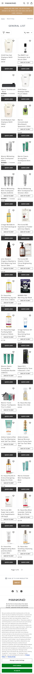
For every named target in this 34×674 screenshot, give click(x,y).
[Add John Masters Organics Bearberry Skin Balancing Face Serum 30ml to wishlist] (13, 245)
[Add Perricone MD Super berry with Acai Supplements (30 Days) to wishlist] (13, 496)
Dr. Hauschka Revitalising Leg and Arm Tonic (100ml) (8, 297)
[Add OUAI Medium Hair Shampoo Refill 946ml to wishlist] (13, 105)
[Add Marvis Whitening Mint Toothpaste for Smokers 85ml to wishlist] (30, 174)
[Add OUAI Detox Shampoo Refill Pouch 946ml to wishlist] (30, 75)
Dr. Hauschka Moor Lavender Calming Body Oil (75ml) (25, 512)
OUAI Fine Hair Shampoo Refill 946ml (6, 57)
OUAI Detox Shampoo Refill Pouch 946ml (23, 91)
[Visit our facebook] (13, 591)
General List (17, 25)
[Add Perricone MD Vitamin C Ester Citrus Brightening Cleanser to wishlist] (30, 245)
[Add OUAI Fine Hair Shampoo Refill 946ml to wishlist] (13, 41)
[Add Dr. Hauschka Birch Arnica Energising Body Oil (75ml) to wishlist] (13, 461)
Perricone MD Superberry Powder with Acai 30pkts (25, 227)
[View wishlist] (28, 3)
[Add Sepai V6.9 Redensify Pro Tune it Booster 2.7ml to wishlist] (30, 352)
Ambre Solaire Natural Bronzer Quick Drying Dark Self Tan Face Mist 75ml (25, 441)
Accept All (17, 670)
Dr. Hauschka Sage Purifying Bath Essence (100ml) (8, 332)
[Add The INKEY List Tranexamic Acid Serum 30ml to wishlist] (30, 41)
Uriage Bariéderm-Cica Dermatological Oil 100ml (8, 227)
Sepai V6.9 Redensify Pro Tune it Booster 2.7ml (25, 368)
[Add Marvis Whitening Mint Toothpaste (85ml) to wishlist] (13, 142)
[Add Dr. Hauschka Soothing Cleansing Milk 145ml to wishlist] (30, 532)
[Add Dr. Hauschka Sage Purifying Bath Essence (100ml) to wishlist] (13, 315)
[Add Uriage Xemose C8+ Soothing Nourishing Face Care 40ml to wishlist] (30, 315)
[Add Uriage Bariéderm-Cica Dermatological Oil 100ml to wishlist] (13, 210)
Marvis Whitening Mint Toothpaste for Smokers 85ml (25, 191)
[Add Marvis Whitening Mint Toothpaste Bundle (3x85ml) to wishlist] (13, 174)
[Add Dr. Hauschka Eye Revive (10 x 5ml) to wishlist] (30, 388)
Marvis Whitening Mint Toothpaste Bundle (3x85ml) (7, 191)
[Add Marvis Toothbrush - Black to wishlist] (13, 75)
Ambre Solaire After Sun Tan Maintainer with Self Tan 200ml (8, 439)
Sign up (17, 582)
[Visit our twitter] (17, 591)
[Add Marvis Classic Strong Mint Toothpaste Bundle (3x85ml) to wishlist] (13, 352)
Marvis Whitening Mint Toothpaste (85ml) (7, 158)
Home (3, 19)
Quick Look (9, 69)
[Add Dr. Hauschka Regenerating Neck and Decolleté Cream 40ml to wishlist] (13, 532)
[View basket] (31, 3)
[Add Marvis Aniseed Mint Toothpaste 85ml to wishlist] (30, 461)
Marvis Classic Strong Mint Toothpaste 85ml (24, 158)
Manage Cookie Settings (17, 660)
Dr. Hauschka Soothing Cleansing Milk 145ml (25, 549)
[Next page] (22, 570)
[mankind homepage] (10, 3)
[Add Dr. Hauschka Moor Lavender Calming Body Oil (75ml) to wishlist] (30, 496)
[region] (17, 641)
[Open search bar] (24, 3)
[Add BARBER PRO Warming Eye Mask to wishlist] (30, 281)
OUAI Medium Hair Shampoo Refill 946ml (8, 122)
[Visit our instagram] (21, 591)
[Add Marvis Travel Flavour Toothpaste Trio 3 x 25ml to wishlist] (13, 388)
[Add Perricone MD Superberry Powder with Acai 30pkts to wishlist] (30, 210)
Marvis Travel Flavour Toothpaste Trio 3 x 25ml (8, 405)
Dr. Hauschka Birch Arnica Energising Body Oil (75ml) (8, 478)
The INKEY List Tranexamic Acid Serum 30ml (24, 57)
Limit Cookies (17, 665)
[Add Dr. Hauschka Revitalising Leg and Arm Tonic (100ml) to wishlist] (13, 281)
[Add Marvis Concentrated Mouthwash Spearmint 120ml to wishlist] (30, 105)
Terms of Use (11, 657)
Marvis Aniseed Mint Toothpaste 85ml (24, 478)
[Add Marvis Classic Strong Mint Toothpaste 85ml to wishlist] (30, 142)
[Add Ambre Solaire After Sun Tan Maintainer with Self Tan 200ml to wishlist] (13, 423)
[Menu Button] (2, 3)
